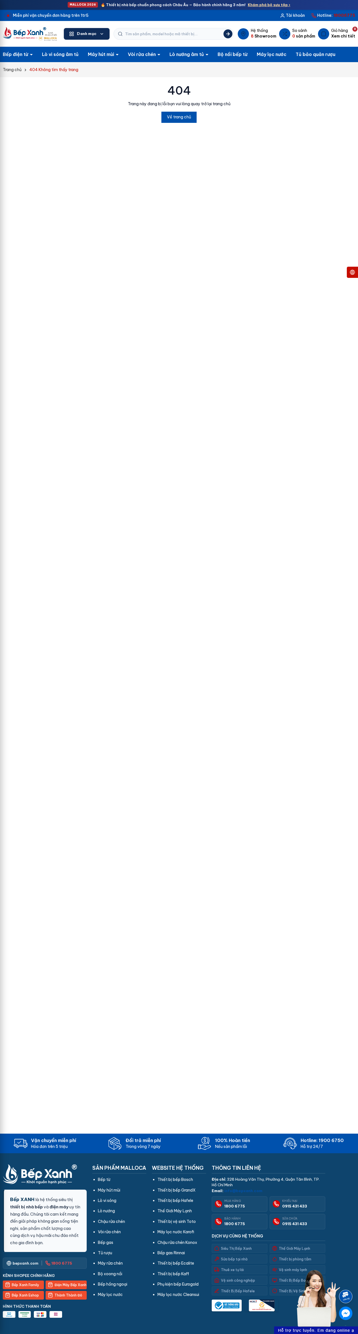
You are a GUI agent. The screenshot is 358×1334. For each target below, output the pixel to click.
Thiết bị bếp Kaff (173, 1273)
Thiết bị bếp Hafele (175, 1200)
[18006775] (333, 15)
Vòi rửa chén (142, 54)
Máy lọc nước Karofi (175, 1231)
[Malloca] (30, 33)
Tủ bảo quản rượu (315, 54)
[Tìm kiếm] (227, 33)
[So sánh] (297, 33)
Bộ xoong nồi (110, 1273)
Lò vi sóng (107, 1200)
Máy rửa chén (110, 1263)
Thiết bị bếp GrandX (176, 1190)
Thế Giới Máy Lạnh (174, 1210)
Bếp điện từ (16, 54)
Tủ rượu (105, 1252)
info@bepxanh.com (243, 1190)
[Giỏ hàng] (336, 33)
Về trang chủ (179, 116)
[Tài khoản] (292, 15)
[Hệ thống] (257, 33)
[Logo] (45, 1174)
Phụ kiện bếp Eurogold (178, 1284)
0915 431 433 (294, 1206)
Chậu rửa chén (111, 1221)
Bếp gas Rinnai (171, 1252)
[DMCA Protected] (261, 1305)
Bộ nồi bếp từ (233, 54)
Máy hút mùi (101, 54)
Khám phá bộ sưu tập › (269, 5)
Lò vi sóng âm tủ (60, 54)
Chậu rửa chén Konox (177, 1242)
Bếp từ (104, 1179)
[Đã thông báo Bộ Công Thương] (227, 1305)
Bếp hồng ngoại (112, 1284)
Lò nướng (106, 1210)
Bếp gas (105, 1242)
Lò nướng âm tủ (187, 54)
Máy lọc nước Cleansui (178, 1294)
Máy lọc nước (271, 54)
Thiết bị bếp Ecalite (175, 1263)
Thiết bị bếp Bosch (175, 1179)
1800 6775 (234, 1206)
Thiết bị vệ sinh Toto (176, 1221)
